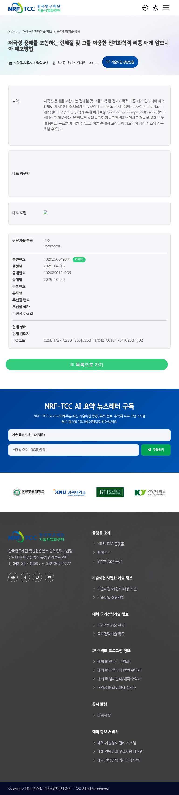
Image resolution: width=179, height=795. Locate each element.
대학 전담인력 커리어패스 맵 (118, 760)
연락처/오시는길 (109, 561)
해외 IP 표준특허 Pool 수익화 (119, 670)
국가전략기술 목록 (68, 32)
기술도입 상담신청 (122, 62)
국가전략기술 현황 (110, 625)
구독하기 (158, 450)
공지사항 (103, 715)
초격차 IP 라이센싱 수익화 (116, 688)
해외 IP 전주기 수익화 (113, 661)
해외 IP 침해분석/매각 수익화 (119, 679)
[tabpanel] (89, 155)
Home (12, 32)
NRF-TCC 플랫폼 (110, 544)
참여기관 (103, 552)
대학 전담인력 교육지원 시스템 (120, 751)
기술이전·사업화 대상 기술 (117, 589)
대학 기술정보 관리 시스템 (116, 743)
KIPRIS (79, 259)
